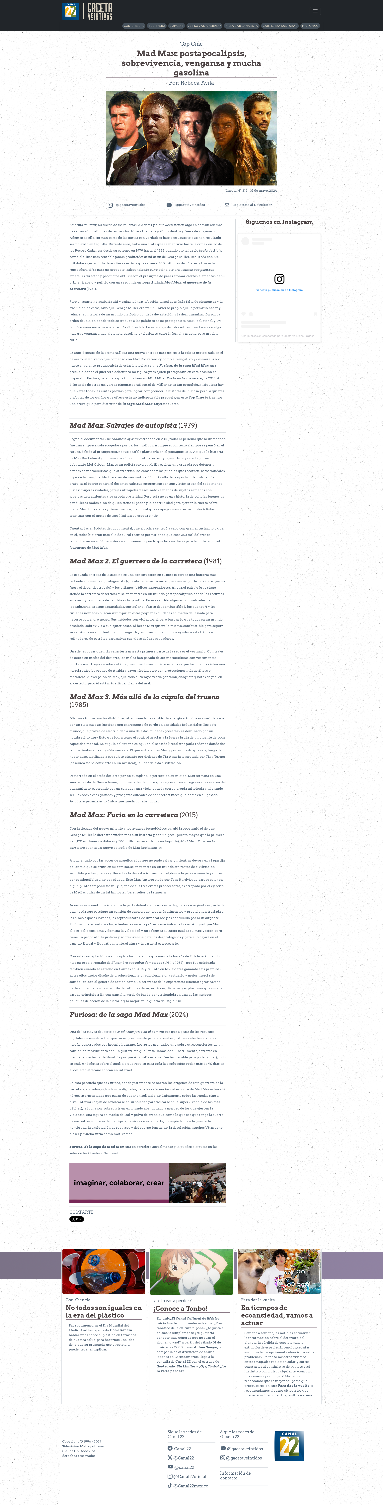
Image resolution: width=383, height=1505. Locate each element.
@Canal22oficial (189, 1476)
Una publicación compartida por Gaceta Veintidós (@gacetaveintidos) (285, 335)
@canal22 (184, 1467)
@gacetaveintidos (244, 1449)
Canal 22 (182, 1449)
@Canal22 (183, 1458)
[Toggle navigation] (315, 11)
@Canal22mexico (190, 1486)
